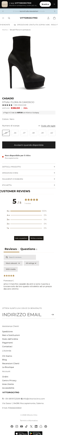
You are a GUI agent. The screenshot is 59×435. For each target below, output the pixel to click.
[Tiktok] (26, 426)
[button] (27, 211)
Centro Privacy (9, 380)
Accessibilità (8, 388)
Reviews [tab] (11, 249)
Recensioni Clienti (10, 363)
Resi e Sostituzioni (11, 335)
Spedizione (7, 331)
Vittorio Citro (32, 415)
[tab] (28, 249)
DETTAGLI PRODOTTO (11, 167)
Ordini (5, 376)
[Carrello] (54, 18)
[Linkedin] (36, 426)
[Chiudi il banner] (54, 4)
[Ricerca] (9, 18)
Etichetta (7, 185)
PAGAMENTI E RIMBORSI (12, 179)
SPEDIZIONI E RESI (10, 173)
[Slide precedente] (3, 11)
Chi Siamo (7, 356)
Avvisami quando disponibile (28, 145)
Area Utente (8, 384)
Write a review (36, 238)
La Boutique (8, 367)
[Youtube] (21, 426)
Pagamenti (7, 342)
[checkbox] (11, 269)
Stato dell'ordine (10, 339)
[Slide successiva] (55, 11)
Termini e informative (29, 420)
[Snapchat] (41, 426)
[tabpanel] (29, 278)
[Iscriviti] (52, 315)
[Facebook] (12, 426)
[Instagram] (16, 426)
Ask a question (21, 238)
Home (5, 30)
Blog (4, 359)
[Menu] (3, 18)
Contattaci (7, 346)
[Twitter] (31, 426)
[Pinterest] (45, 426)
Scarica (45, 4)
